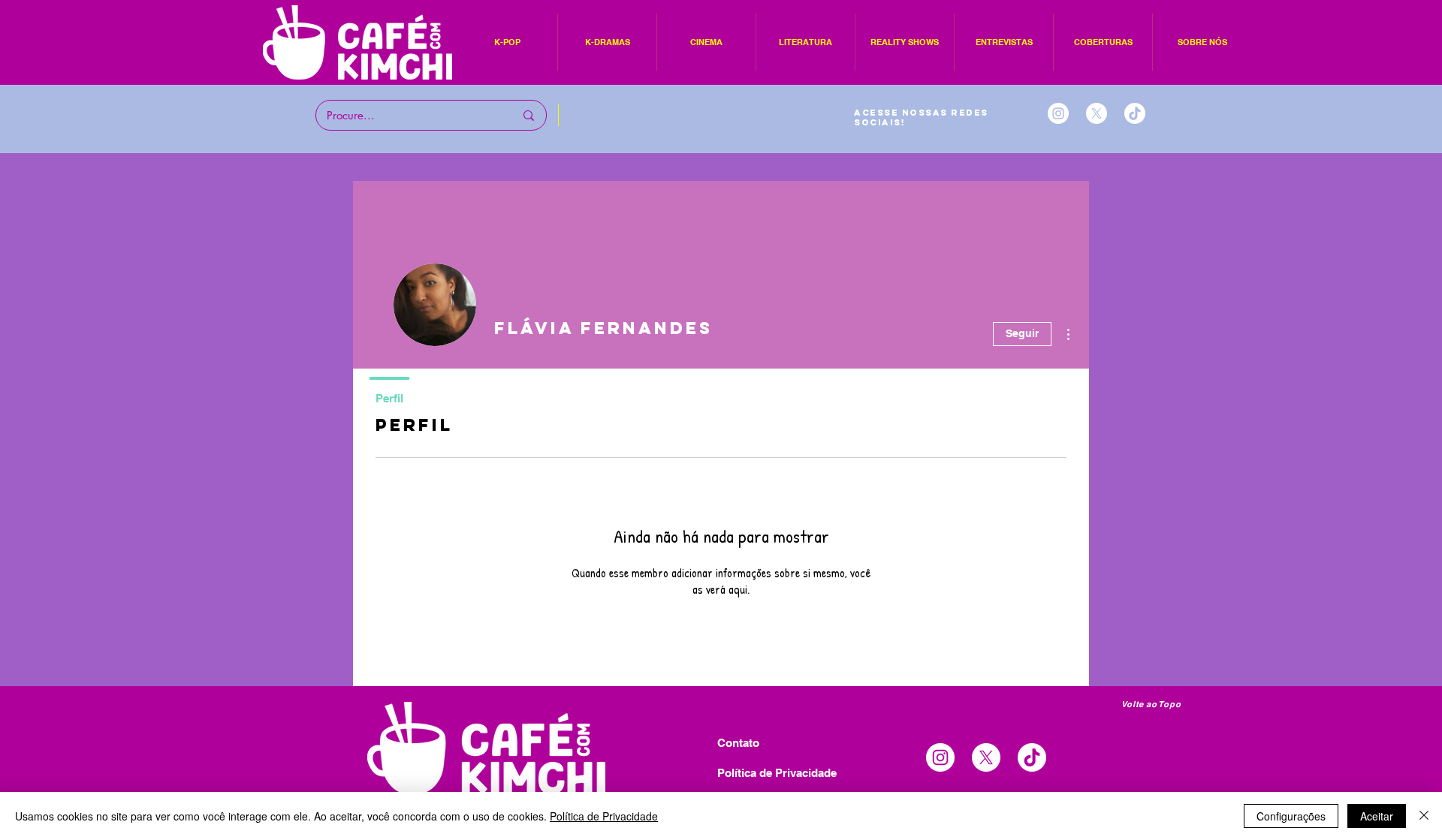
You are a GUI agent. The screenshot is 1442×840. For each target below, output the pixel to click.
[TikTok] (1134, 113)
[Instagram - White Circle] (1058, 113)
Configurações (1291, 815)
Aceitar (1376, 815)
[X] (1096, 113)
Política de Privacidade (604, 815)
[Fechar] (1424, 816)
